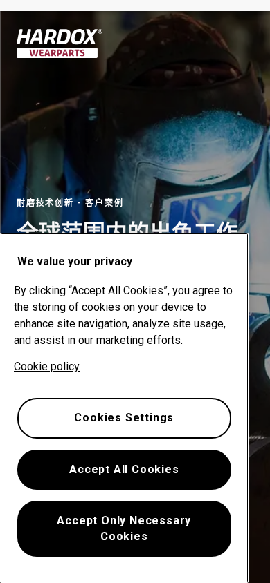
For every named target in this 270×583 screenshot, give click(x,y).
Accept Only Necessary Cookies (124, 528)
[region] (124, 408)
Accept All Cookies (124, 469)
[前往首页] (60, 43)
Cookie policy (47, 366)
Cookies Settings (124, 417)
